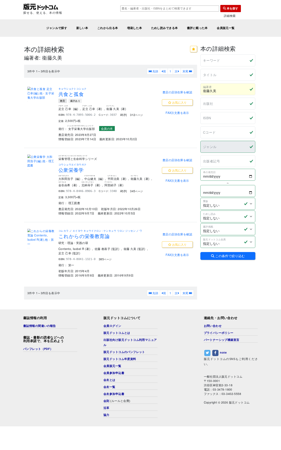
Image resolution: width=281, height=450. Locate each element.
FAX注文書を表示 (177, 113)
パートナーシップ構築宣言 (221, 339)
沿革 (106, 408)
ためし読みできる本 (164, 28)
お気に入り (179, 102)
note (223, 352)
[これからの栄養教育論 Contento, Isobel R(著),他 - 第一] (41, 237)
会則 (106, 401)
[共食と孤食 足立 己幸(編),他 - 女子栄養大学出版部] (41, 93)
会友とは (109, 380)
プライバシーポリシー (218, 332)
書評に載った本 (197, 28)
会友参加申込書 (113, 394)
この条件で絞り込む (229, 255)
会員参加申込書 (113, 373)
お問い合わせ (213, 325)
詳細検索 (230, 15)
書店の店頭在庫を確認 (177, 92)
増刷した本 (134, 28)
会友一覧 (109, 387)
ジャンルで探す (56, 28)
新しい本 (82, 28)
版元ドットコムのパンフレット (124, 352)
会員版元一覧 (226, 28)
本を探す (232, 8)
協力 (106, 414)
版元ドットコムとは (116, 332)
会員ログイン (112, 325)
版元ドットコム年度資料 (119, 359)
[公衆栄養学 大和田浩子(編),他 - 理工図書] (41, 161)
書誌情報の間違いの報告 (39, 325)
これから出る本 (107, 28)
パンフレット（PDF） (38, 349)
